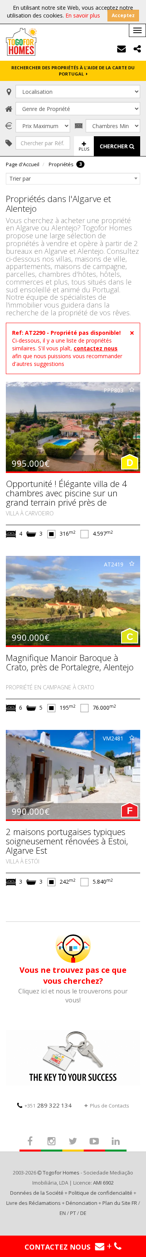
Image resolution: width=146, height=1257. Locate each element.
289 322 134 (48, 1105)
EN (63, 1213)
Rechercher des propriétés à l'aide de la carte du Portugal (73, 71)
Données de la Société (36, 1192)
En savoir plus (82, 15)
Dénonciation (81, 1202)
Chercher (114, 146)
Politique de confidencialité (100, 1192)
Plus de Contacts (109, 1105)
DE (83, 1213)
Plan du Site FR (119, 1202)
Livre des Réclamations (33, 1202)
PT (73, 1213)
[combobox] (73, 179)
